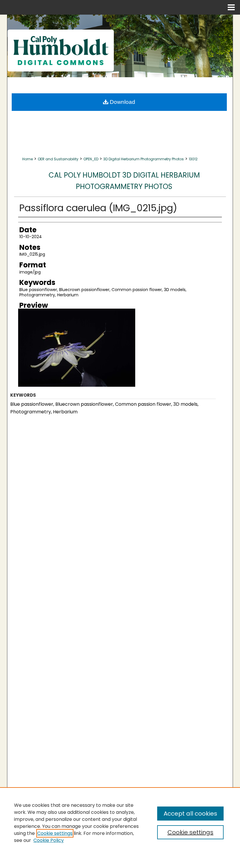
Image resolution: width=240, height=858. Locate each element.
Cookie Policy (48, 840)
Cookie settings (55, 833)
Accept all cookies (190, 813)
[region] (120, 822)
